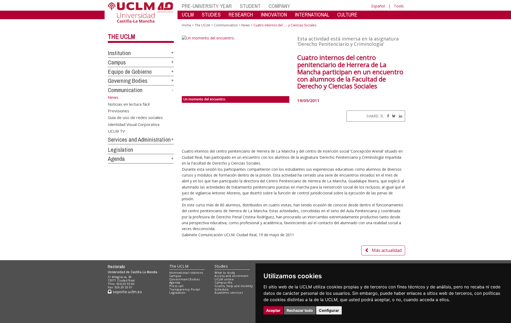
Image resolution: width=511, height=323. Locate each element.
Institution (119, 53)
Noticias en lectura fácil (129, 104)
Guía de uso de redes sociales (135, 117)
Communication (125, 90)
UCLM (188, 14)
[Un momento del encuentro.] (236, 65)
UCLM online (224, 279)
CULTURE (347, 14)
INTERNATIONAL (312, 14)
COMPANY (279, 6)
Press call (176, 286)
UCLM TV (116, 131)
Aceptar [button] (273, 310)
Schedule (222, 289)
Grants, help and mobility (234, 286)
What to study (225, 273)
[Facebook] (386, 115)
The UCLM (121, 36)
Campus (117, 62)
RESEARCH (241, 14)
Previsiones (118, 110)
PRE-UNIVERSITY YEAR (207, 6)
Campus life (223, 282)
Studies (221, 266)
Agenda (116, 159)
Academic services (229, 293)
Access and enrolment (231, 276)
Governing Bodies (127, 81)
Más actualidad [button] (387, 250)
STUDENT (250, 6)
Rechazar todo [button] (300, 310)
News (245, 25)
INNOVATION (274, 14)
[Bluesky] (392, 115)
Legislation (120, 150)
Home (186, 25)
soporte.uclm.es (127, 291)
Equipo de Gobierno (130, 72)
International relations (186, 273)
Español (378, 6)
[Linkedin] (399, 115)
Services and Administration (139, 140)
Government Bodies (184, 279)
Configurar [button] (329, 310)
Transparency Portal (184, 289)
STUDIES (211, 14)
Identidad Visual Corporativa (133, 124)
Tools (399, 6)
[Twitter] (381, 115)
